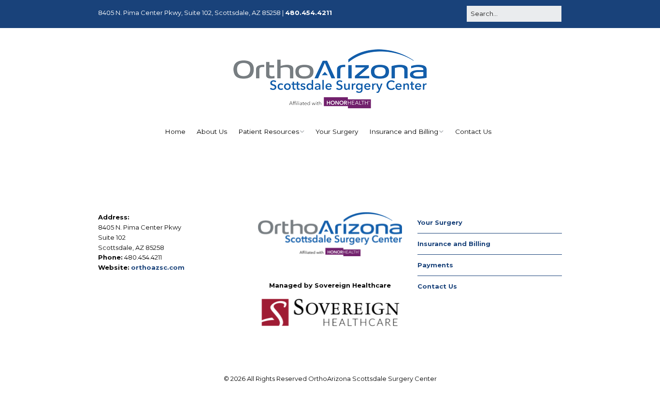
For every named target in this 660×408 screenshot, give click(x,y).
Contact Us (473, 131)
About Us (212, 131)
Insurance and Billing (403, 131)
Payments (435, 265)
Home (175, 131)
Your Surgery (337, 131)
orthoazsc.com (158, 267)
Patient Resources (268, 131)
